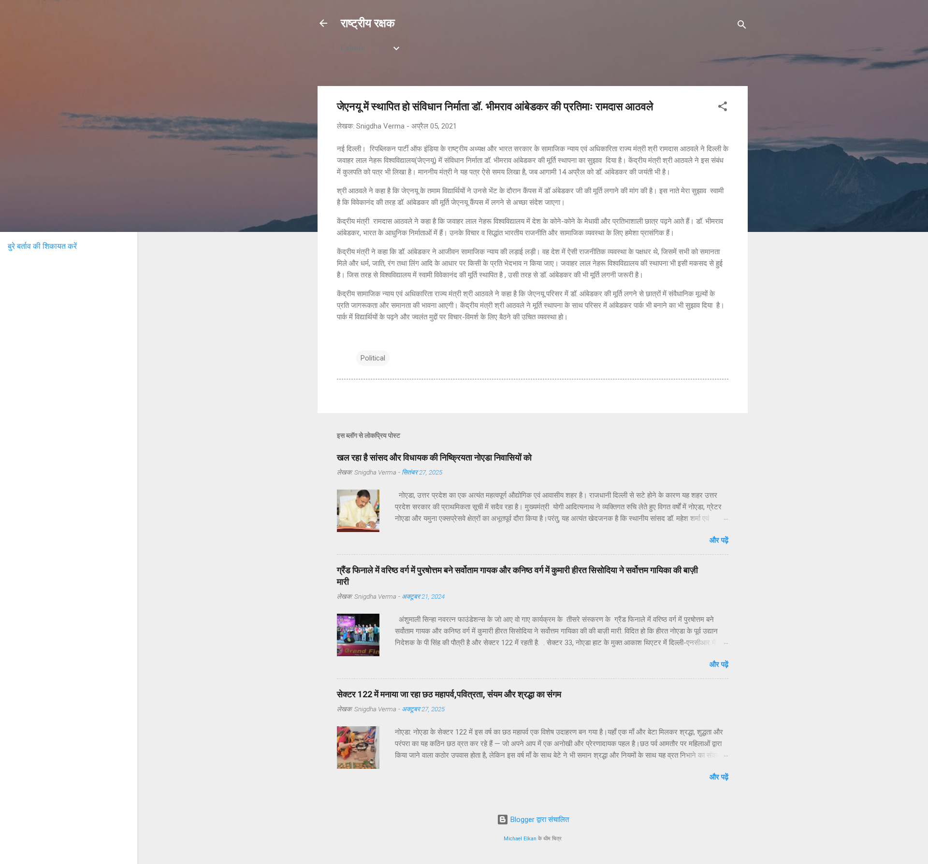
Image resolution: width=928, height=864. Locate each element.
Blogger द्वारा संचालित (538, 819)
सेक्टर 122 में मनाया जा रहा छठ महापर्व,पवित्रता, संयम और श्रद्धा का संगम (449, 694)
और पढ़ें (719, 540)
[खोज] (742, 26)
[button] (722, 108)
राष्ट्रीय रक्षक (368, 23)
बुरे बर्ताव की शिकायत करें (42, 246)
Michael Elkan (520, 838)
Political (373, 358)
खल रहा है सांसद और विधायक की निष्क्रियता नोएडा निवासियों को (434, 457)
